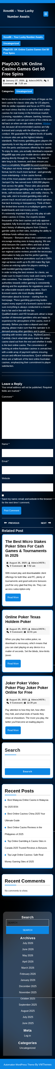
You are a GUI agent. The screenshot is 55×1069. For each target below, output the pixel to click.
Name (5, 444)
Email (5, 461)
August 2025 (28, 1011)
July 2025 (28, 1017)
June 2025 (28, 1023)
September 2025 (28, 1004)
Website (6, 478)
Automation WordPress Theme (19, 1064)
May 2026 (27, 955)
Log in (27, 1035)
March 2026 (27, 967)
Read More (14, 598)
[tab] (45, 14)
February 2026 (28, 974)
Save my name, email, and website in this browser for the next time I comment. (27, 501)
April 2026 (27, 961)
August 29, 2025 (18, 629)
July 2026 (28, 943)
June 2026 (28, 949)
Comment (7, 396)
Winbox (47, 123)
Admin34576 (35, 80)
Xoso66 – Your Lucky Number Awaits (23, 37)
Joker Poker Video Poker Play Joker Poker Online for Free (26, 687)
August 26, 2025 (18, 563)
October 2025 (27, 998)
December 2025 (28, 986)
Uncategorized (11, 43)
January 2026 (27, 980)
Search (12, 750)
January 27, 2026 (15, 80)
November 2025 (28, 992)
